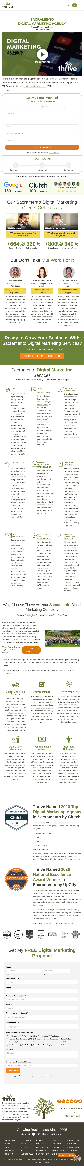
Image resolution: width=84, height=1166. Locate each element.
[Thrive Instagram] (76, 1101)
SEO (13, 388)
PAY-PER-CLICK (18, 463)
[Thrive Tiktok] (80, 1101)
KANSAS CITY (41, 1140)
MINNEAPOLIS (57, 1144)
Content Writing (66, 1039)
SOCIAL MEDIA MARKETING (70, 389)
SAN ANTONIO (73, 1147)
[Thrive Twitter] (63, 1101)
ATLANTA (8, 1144)
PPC (12, 724)
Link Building (26, 1045)
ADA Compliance (14, 1045)
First (8, 974)
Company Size (12, 1023)
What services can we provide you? (20, 1032)
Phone (9, 987)
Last (44, 974)
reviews (78, 859)
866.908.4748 (74, 1108)
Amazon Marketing (51, 1042)
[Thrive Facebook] (59, 1101)
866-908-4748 (69, 5)
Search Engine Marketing (41, 1045)
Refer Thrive (52, 1159)
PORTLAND (72, 1144)
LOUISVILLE (41, 1150)
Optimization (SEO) (15, 1036)
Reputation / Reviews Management (46, 1039)
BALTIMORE (10, 1150)
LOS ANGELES (42, 1147)
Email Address (12, 979)
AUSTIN (8, 1147)
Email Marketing (65, 1042)
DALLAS (24, 1144)
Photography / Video (15, 1042)
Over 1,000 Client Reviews (66, 187)
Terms (61, 1159)
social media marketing (35, 86)
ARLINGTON (10, 1140)
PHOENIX (55, 1147)
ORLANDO (56, 1154)
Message (9, 1049)
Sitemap (47, 1162)
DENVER (24, 1147)
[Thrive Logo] (7, 5)
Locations (42, 1159)
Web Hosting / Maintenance (34, 1042)
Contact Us (74, 1113)
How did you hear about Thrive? (18, 1062)
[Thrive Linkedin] (67, 1101)
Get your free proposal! (66, 1155)
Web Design (55, 1036)
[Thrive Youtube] (72, 1101)
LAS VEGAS (41, 1144)
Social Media (44, 1036)
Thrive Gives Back (72, 1116)
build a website (42, 405)
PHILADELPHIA (73, 1140)
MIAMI (54, 1140)
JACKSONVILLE (27, 1154)
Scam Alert (38, 1162)
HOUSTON (25, 1150)
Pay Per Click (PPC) (30, 1036)
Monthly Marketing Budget (17, 1013)
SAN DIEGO (72, 1150)
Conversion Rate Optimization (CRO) (20, 1039)
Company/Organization (16, 996)
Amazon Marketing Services (69, 536)
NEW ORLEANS (58, 1150)
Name (9, 967)
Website (9, 1004)
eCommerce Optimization (61, 1045)
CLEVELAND (26, 1140)
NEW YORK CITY (42, 1154)
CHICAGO (9, 1154)
